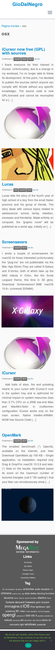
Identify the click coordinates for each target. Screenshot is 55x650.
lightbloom (41, 606)
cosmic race (16, 593)
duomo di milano (31, 598)
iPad (32, 606)
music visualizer (31, 611)
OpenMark (11, 435)
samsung (16, 620)
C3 (52, 589)
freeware (30, 602)
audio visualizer (42, 589)
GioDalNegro (27, 4)
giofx (38, 602)
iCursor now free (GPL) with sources (23, 51)
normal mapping (44, 611)
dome (16, 598)
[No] (51, 640)
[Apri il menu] (50, 12)
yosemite (41, 624)
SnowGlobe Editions (28, 577)
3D (3, 589)
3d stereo (18, 589)
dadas (33, 593)
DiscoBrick (28, 566)
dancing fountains (45, 593)
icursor (45, 602)
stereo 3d (46, 620)
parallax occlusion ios (45, 616)
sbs (22, 620)
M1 (17, 611)
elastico (42, 597)
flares (49, 598)
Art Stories (28, 562)
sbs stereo (28, 620)
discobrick (8, 597)
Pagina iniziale (10, 26)
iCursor (9, 373)
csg (23, 593)
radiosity (8, 620)
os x (34, 615)
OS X (31, 59)
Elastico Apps (28, 570)
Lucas (7, 184)
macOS (17, 59)
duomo (21, 598)
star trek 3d (37, 620)
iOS (16, 190)
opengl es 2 (20, 616)
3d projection (10, 589)
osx (28, 615)
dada (27, 593)
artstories (28, 589)
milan (22, 611)
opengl (9, 614)
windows (30, 624)
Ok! (28, 645)
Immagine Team (28, 574)
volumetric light (16, 624)
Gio (38, 58)
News (24, 59)
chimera (6, 593)
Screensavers (14, 242)
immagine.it (13, 606)
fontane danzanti (15, 602)
